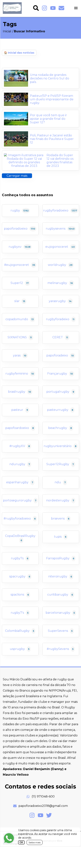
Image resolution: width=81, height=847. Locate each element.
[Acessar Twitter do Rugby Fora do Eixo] (49, 815)
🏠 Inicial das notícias (19, 52)
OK (21, 842)
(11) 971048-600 (43, 796)
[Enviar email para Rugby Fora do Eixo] (61, 8)
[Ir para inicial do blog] (12, 13)
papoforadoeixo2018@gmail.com (43, 806)
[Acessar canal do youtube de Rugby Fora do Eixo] (53, 8)
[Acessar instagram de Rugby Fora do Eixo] (44, 8)
